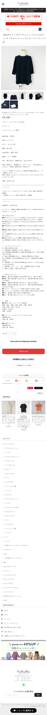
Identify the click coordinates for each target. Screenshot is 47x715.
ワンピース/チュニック (12, 456)
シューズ (8, 490)
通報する (40, 393)
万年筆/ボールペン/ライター (13, 558)
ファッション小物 (10, 486)
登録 (38, 695)
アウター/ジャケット (11, 448)
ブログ (6, 615)
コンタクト (7, 619)
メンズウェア (7, 495)
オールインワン (10, 461)
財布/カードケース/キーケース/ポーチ (16, 545)
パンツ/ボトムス (10, 465)
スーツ (7, 478)
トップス (8, 452)
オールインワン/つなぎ (12, 507)
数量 (3, 333)
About (6, 610)
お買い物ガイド (9, 632)
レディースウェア (8, 444)
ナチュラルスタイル (9, 575)
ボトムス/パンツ (10, 511)
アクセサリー (7, 549)
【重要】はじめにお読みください (14, 636)
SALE (5, 600)
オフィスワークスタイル (10, 587)
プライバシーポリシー (11, 623)
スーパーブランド (8, 592)
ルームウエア (9, 482)
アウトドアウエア (8, 579)
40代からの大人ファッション (12, 596)
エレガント (6, 571)
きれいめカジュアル (9, 566)
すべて (8, 380)
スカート (8, 469)
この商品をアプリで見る (23, 365)
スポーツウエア (10, 473)
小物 (4, 554)
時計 (4, 562)
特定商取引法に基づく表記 (12, 627)
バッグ (5, 537)
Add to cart (23, 351)
